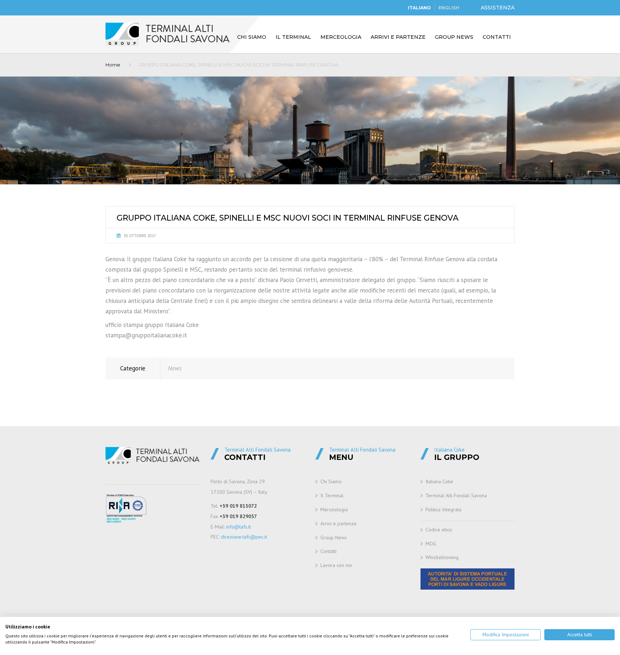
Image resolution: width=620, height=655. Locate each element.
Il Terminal (293, 37)
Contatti (497, 37)
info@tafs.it (238, 526)
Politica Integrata (443, 509)
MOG (431, 543)
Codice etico (439, 529)
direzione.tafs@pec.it (244, 537)
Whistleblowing (442, 557)
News (175, 368)
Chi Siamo (251, 37)
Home (112, 65)
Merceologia (340, 37)
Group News (454, 37)
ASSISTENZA (498, 7)
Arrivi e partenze (398, 37)
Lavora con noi (336, 565)
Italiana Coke (439, 481)
